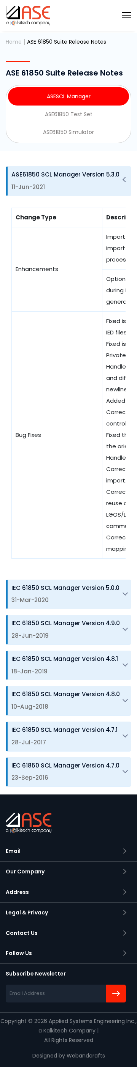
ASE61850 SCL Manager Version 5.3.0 (65, 180)
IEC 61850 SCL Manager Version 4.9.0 (65, 629)
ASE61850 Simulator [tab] (68, 132)
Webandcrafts (86, 1055)
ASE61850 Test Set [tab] (68, 114)
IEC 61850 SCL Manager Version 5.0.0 (65, 594)
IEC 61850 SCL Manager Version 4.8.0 (65, 700)
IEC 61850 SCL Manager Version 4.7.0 (65, 771)
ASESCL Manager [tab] (69, 96)
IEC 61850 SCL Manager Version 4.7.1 (64, 736)
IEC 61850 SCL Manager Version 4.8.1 (64, 665)
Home (14, 42)
